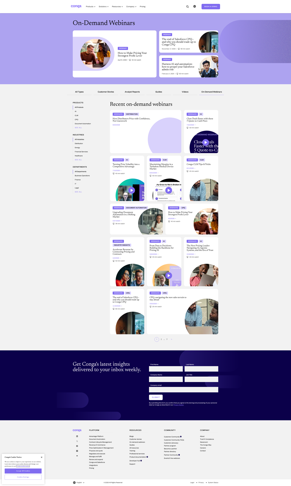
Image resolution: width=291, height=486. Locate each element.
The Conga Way (205, 445)
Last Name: (190, 364)
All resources (134, 448)
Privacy (201, 482)
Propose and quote (96, 451)
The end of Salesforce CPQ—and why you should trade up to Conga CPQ (125, 290)
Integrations (93, 465)
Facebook (77, 446)
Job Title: (189, 375)
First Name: (154, 364)
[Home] (76, 6)
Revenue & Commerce (97, 445)
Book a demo (210, 6)
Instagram (77, 451)
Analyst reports (132, 92)
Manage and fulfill (95, 456)
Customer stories (106, 92)
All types (79, 92)
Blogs (131, 436)
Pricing (91, 468)
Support (132, 464)
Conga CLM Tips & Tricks (194, 157)
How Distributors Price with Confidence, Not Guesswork (131, 111)
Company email (156, 385)
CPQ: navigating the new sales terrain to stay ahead (166, 290)
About (202, 436)
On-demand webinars (211, 92)
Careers (203, 448)
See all (78, 127)
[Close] (41, 457)
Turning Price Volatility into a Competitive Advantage (126, 157)
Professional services (137, 454)
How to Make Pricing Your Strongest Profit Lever (183, 204)
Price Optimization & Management (101, 448)
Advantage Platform (96, 436)
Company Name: (156, 375)
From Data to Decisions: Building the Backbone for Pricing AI (160, 239)
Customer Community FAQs (174, 440)
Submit (156, 397)
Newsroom (204, 442)
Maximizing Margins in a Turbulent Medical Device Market (163, 157)
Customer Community (172, 437)
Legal (192, 482)
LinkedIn (77, 436)
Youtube (77, 456)
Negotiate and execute (97, 454)
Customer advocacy (171, 443)
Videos (185, 92)
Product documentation (137, 457)
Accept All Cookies (23, 471)
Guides (158, 92)
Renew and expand (96, 459)
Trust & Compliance (207, 439)
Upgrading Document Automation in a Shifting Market (130, 204)
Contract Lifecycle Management (100, 442)
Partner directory (170, 451)
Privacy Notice (178, 405)
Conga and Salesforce (97, 462)
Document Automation (97, 439)
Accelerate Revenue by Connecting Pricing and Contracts (126, 239)
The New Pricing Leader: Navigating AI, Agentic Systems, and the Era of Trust (199, 239)
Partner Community (171, 455)
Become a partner (170, 449)
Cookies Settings (23, 477)
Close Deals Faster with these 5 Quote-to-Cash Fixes (199, 112)
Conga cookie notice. (23, 466)
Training (132, 451)
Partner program (170, 446)
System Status (213, 482)
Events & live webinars (172, 458)
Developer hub (134, 461)
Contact (203, 451)
